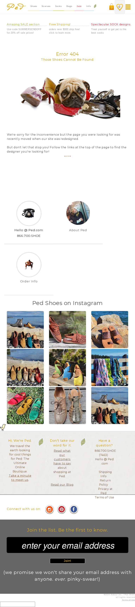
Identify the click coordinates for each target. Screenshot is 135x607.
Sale (79, 6)
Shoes (33, 6)
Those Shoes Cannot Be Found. (67, 60)
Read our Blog (62, 484)
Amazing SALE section (23, 24)
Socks (58, 6)
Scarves (46, 6)
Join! (67, 560)
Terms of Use (104, 497)
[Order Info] (29, 287)
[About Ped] (78, 236)
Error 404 (67, 54)
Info (89, 6)
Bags (69, 6)
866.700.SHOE (29, 236)
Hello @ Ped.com (28, 230)
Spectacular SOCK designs (110, 24)
